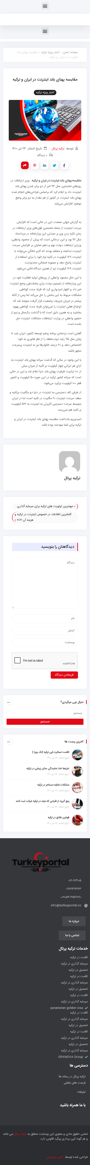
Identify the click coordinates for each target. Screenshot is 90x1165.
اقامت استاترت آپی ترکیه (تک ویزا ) (50, 752)
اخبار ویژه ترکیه (50, 52)
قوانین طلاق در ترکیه (58, 817)
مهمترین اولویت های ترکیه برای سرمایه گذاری (45, 506)
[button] (45, 5)
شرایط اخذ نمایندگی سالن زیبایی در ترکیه (47, 768)
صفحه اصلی (70, 52)
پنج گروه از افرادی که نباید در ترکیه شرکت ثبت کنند (42, 801)
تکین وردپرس (54, 1157)
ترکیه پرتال (58, 148)
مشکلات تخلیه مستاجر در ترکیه (53, 785)
